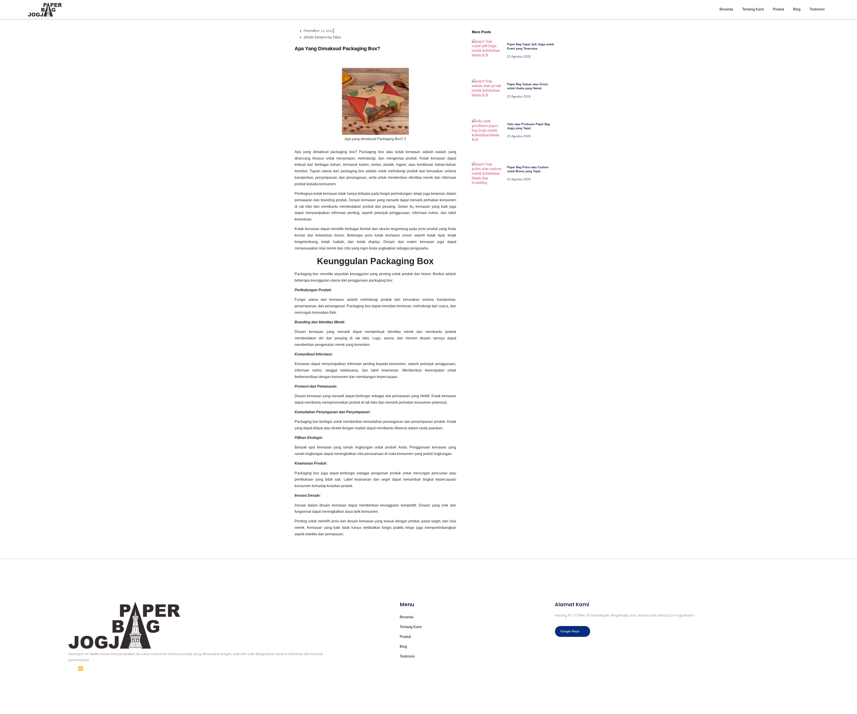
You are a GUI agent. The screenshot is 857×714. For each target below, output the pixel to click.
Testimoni (817, 9)
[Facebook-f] (71, 668)
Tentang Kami (753, 9)
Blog (797, 9)
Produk (778, 9)
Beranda (726, 9)
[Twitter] (90, 668)
